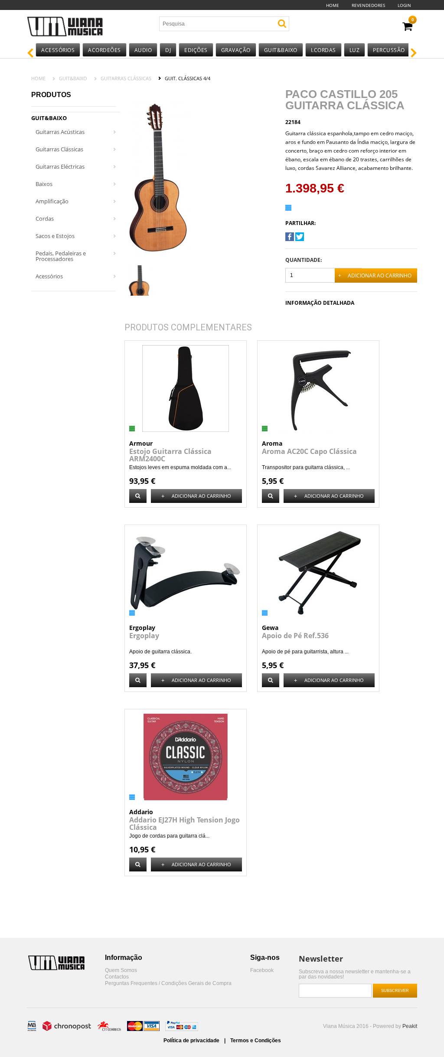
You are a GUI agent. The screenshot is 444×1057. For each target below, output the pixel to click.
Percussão (389, 50)
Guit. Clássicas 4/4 (187, 78)
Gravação (236, 50)
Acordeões (104, 50)
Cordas (45, 218)
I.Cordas (323, 50)
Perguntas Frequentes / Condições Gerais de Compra (168, 983)
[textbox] (210, 23)
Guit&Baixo (280, 50)
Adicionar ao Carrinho (374, 275)
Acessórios (58, 50)
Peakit (409, 1026)
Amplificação (52, 201)
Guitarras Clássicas (126, 78)
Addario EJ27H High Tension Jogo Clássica (184, 823)
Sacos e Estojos (55, 236)
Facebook (262, 970)
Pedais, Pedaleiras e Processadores (61, 256)
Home (332, 5)
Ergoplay (144, 635)
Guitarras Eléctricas (60, 166)
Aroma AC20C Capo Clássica (309, 451)
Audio (143, 50)
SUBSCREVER (395, 990)
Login (404, 5)
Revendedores (368, 5)
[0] (407, 27)
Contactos (117, 977)
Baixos (44, 184)
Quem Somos (121, 970)
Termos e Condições (255, 1040)
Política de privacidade (192, 1040)
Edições (196, 50)
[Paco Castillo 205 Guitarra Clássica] (289, 239)
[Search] (282, 24)
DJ (168, 50)
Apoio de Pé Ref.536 (295, 635)
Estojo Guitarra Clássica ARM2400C (170, 455)
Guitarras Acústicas (60, 132)
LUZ (354, 50)
